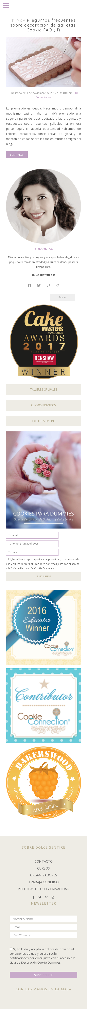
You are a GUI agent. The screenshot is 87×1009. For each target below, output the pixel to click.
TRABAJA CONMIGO (44, 882)
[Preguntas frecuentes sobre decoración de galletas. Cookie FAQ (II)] (43, 62)
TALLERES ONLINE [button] (43, 421)
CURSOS (43, 868)
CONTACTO (44, 861)
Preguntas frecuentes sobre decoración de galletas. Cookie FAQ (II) (43, 25)
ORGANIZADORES (43, 875)
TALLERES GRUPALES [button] (43, 389)
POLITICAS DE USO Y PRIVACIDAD (43, 889)
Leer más (17, 154)
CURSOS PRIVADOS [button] (43, 405)
